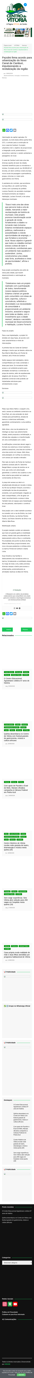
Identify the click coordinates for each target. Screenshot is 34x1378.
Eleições (7, 782)
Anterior (8, 629)
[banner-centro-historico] (17, 32)
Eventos (26, 672)
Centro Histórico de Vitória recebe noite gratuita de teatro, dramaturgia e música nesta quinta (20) (20, 1144)
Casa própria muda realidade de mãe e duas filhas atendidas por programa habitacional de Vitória (17, 954)
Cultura (18, 724)
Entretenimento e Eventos (12, 727)
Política (21, 782)
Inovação (17, 75)
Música (12, 730)
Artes (6, 834)
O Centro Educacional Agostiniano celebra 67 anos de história (16, 680)
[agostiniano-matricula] (17, 123)
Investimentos (24, 75)
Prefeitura (14, 946)
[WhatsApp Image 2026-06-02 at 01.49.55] (17, 1070)
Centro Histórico (9, 672)
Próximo (25, 629)
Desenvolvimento (9, 75)
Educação (18, 672)
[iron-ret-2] (17, 1186)
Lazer (6, 730)
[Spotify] (19, 608)
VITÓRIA (25, 675)
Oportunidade (22, 891)
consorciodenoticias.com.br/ (12, 603)
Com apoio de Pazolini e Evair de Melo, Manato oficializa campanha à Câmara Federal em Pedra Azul (21, 1131)
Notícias (4, 78)
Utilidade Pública (16, 675)
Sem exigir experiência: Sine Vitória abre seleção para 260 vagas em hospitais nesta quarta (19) (22, 1157)
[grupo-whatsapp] (17, 116)
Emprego (7, 891)
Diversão (24, 724)
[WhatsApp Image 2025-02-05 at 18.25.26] (17, 987)
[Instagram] (14, 608)
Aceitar (21, 1375)
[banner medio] (17, 621)
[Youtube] (17, 608)
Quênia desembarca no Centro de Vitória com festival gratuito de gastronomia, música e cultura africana (21, 1118)
